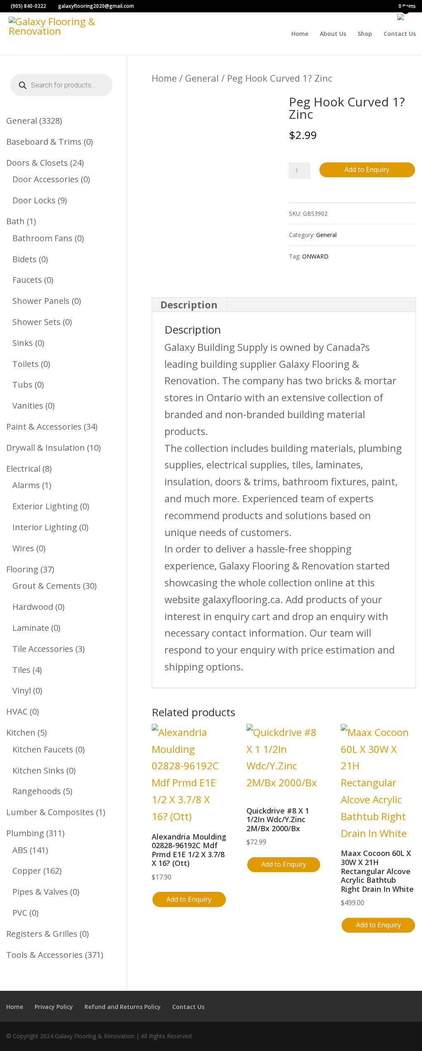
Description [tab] (189, 304)
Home (299, 34)
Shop (365, 34)
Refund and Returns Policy (122, 1007)
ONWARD (315, 256)
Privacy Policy (54, 1007)
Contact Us (400, 34)
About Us (333, 34)
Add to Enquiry (367, 169)
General (202, 78)
